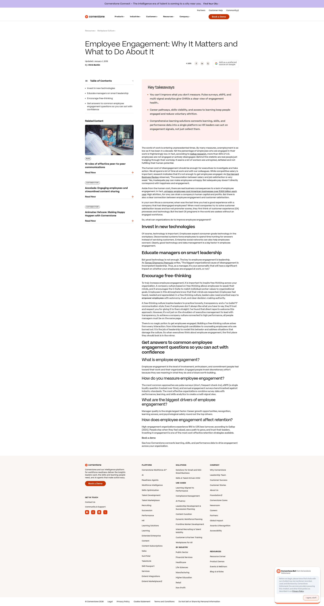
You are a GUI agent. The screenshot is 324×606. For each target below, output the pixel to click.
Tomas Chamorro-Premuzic (159, 262)
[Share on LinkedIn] (202, 63)
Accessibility (216, 530)
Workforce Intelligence (152, 485)
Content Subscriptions (152, 546)
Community (231, 10)
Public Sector (182, 552)
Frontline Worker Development (190, 524)
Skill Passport (148, 566)
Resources (90, 30)
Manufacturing (182, 572)
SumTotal (146, 556)
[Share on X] (208, 63)
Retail (178, 582)
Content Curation (184, 514)
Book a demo (149, 437)
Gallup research (198, 154)
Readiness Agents (150, 480)
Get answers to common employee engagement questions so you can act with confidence (109, 106)
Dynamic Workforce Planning (189, 519)
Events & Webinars (218, 566)
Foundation (215, 495)
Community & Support (95, 507)
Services (146, 571)
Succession (147, 510)
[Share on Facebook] (196, 63)
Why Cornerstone (218, 470)
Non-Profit (180, 587)
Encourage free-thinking (100, 98)
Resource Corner (218, 556)
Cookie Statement (142, 601)
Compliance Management (188, 496)
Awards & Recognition (220, 525)
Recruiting (146, 505)
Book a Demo (219, 16)
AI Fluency (180, 501)
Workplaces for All (184, 542)
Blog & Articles (217, 571)
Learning (146, 530)
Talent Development (151, 495)
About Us (214, 490)
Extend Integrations (151, 576)
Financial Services (184, 557)
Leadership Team (218, 475)
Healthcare (181, 562)
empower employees (153, 298)
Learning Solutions (150, 525)
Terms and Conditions (164, 601)
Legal (110, 601)
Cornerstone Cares (218, 500)
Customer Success (218, 480)
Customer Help (216, 10)
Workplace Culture (105, 30)
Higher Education (184, 577)
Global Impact (216, 520)
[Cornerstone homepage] (109, 465)
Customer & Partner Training (189, 537)
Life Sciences (182, 567)
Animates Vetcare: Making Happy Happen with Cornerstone (109, 206)
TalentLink (146, 561)
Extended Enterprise (151, 536)
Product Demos (217, 561)
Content (145, 541)
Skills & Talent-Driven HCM (188, 478)
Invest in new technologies (101, 88)
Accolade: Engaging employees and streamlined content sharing (104, 182)
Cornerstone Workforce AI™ (154, 470)
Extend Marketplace (151, 581)
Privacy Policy (123, 601)
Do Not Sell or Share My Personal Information (199, 601)
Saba (144, 551)
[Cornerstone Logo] (95, 16)
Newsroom (215, 505)
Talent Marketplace (151, 500)
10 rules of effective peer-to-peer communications (102, 126)
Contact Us (90, 502)
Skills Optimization (150, 490)
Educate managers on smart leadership (107, 93)
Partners (201, 10)
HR (143, 520)
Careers (213, 510)
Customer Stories (218, 485)
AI (143, 475)
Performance (148, 515)
